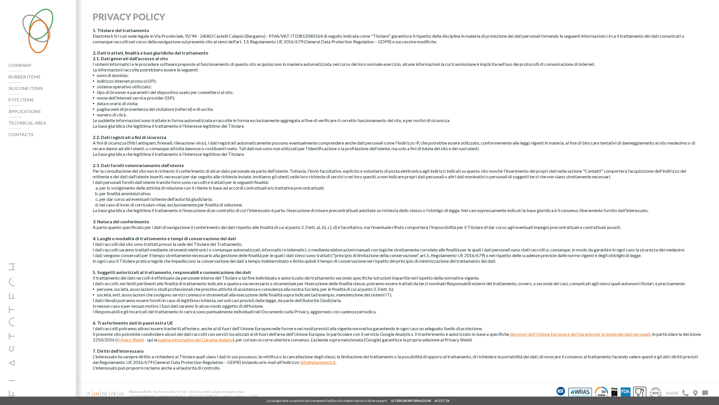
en (96, 394)
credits (253, 396)
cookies (227, 396)
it (88, 394)
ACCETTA (441, 400)
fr (113, 394)
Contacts (20, 134)
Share (672, 393)
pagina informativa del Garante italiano (195, 339)
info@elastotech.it (318, 362)
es (121, 394)
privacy (240, 396)
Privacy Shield (130, 339)
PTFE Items (21, 99)
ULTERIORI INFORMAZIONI (411, 400)
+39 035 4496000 (142, 396)
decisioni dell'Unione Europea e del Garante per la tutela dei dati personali (580, 334)
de (105, 394)
